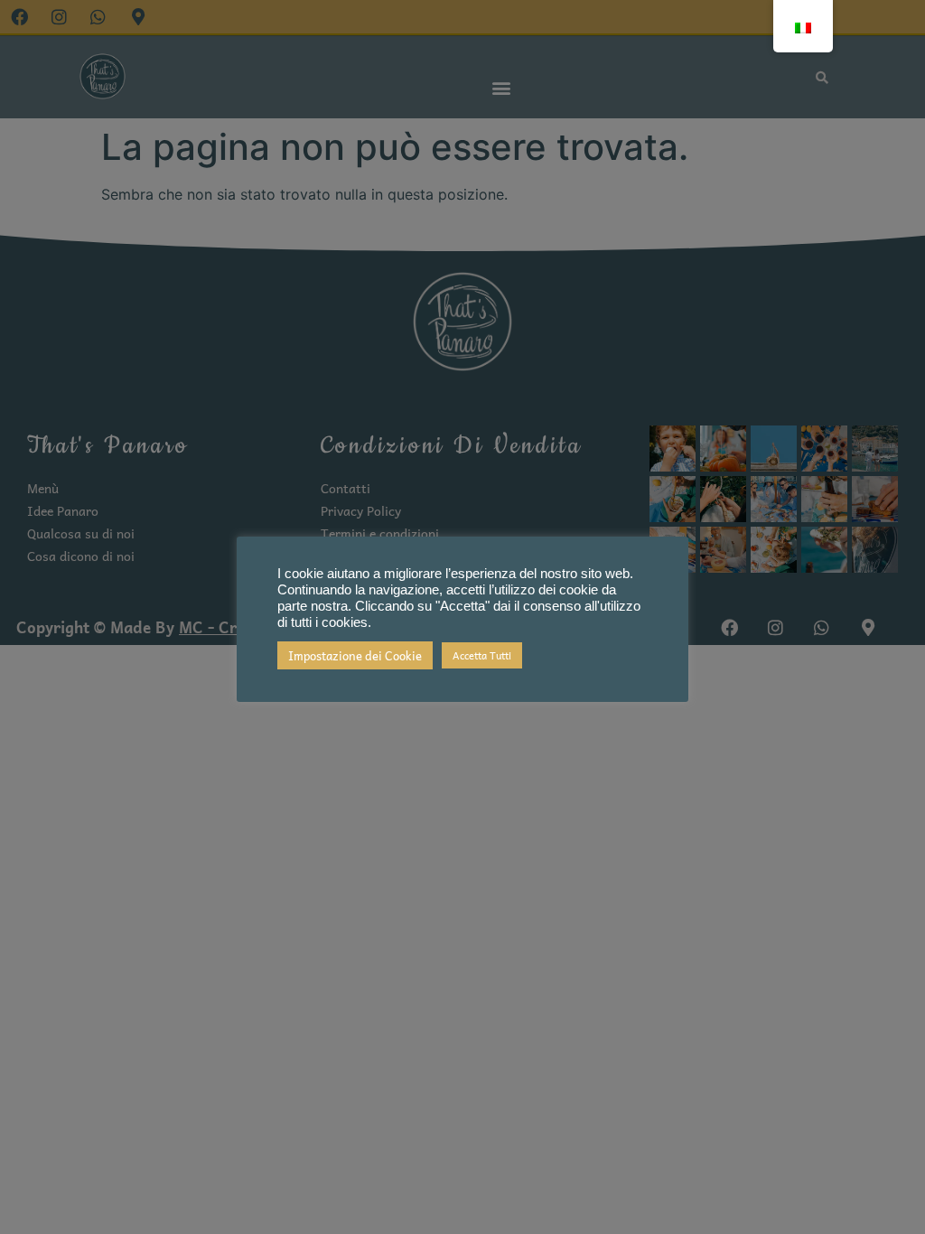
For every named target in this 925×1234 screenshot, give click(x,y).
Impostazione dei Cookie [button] (355, 655)
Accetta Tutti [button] (482, 655)
